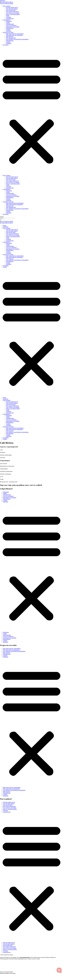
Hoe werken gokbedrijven (12, 11)
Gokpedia (8, 17)
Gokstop (8, 29)
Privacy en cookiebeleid (6, 969)
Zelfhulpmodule (10, 24)
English (5, 267)
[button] (31, 110)
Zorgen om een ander (8, 32)
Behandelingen (9, 28)
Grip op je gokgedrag (11, 25)
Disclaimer (2, 966)
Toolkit (1, 961)
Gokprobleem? (6, 20)
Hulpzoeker (9, 21)
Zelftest (8, 22)
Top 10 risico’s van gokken (12, 13)
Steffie (7, 15)
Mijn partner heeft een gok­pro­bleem (15, 33)
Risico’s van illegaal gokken (13, 14)
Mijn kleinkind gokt (11, 38)
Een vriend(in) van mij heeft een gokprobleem (17, 39)
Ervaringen (5, 44)
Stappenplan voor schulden (12, 26)
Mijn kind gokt (9, 36)
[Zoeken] (0, 220)
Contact (2, 964)
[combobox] (7, 218)
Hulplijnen (8, 31)
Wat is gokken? (7, 6)
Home (4, 225)
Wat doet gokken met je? (12, 7)
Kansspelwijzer (10, 18)
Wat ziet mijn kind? (11, 10)
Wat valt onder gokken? (12, 8)
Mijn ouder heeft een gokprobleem (14, 35)
